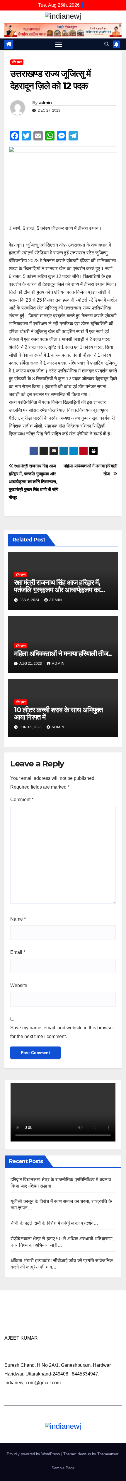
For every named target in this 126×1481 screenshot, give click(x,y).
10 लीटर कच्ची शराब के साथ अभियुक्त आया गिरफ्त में (58, 713)
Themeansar (107, 1454)
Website (18, 985)
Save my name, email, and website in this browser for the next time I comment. (62, 1032)
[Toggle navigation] (58, 44)
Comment (21, 799)
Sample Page (63, 1468)
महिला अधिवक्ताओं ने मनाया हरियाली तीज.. (63, 653)
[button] (106, 44)
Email (17, 952)
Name (18, 919)
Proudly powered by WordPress (34, 1454)
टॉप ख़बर (17, 62)
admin (45, 102)
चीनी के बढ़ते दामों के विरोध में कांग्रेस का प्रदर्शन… (54, 1223)
